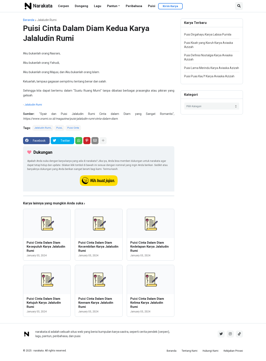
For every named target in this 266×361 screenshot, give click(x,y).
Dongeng (81, 6)
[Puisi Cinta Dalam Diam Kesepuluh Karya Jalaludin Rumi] (46, 223)
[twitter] (221, 334)
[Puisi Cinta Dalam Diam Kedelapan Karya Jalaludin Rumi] (150, 223)
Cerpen (63, 6)
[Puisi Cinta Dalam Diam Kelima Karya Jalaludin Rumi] (150, 279)
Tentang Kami (189, 350)
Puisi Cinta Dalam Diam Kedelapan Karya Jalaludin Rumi (149, 247)
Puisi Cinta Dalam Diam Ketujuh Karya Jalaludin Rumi (44, 303)
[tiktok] (239, 334)
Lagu (97, 6)
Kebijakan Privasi (233, 350)
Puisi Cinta (73, 127)
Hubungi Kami (210, 350)
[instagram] (230, 334)
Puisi (151, 6)
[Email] (95, 140)
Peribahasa (134, 6)
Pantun (112, 6)
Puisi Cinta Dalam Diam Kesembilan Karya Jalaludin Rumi (98, 247)
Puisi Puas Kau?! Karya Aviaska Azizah (209, 76)
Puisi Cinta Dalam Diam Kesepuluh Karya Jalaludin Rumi (46, 247)
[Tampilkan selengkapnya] (103, 140)
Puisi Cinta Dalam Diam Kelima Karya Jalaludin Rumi (147, 303)
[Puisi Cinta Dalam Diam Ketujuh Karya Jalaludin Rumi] (46, 279)
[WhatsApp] (78, 140)
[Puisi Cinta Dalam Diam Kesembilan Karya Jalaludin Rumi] (98, 223)
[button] (239, 6)
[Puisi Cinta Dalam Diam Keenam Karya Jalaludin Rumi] (98, 279)
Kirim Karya (170, 6)
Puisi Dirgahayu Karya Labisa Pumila (207, 34)
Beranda (28, 19)
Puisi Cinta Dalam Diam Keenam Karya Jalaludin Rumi (95, 303)
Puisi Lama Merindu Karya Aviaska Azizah (211, 68)
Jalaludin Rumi (47, 19)
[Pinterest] (86, 140)
